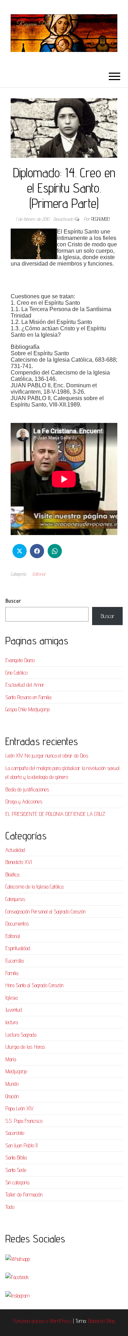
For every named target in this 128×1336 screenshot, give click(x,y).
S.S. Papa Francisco (23, 1120)
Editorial (38, 574)
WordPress (60, 1320)
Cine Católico (16, 672)
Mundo (11, 1083)
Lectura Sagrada (20, 1034)
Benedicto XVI (18, 862)
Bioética (12, 874)
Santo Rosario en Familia (28, 697)
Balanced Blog (101, 1320)
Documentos (17, 923)
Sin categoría (17, 1182)
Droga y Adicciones (23, 801)
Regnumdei (100, 219)
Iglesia (11, 997)
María (10, 1059)
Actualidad (15, 850)
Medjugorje (16, 1071)
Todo (9, 1207)
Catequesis (15, 899)
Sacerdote (14, 1133)
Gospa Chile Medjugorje (27, 709)
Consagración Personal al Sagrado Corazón (45, 911)
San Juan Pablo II (21, 1145)
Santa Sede (15, 1170)
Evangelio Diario (19, 660)
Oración (11, 1096)
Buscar (13, 600)
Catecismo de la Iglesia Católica (34, 886)
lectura (11, 1022)
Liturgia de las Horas (25, 1046)
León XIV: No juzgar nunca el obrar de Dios (46, 755)
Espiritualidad (17, 948)
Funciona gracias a (31, 1320)
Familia (11, 973)
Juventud (13, 1009)
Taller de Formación (23, 1194)
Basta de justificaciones (27, 789)
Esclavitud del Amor (24, 684)
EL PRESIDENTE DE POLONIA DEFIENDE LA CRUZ (55, 814)
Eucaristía (14, 960)
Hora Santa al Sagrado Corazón (34, 985)
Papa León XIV (19, 1108)
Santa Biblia (16, 1157)
